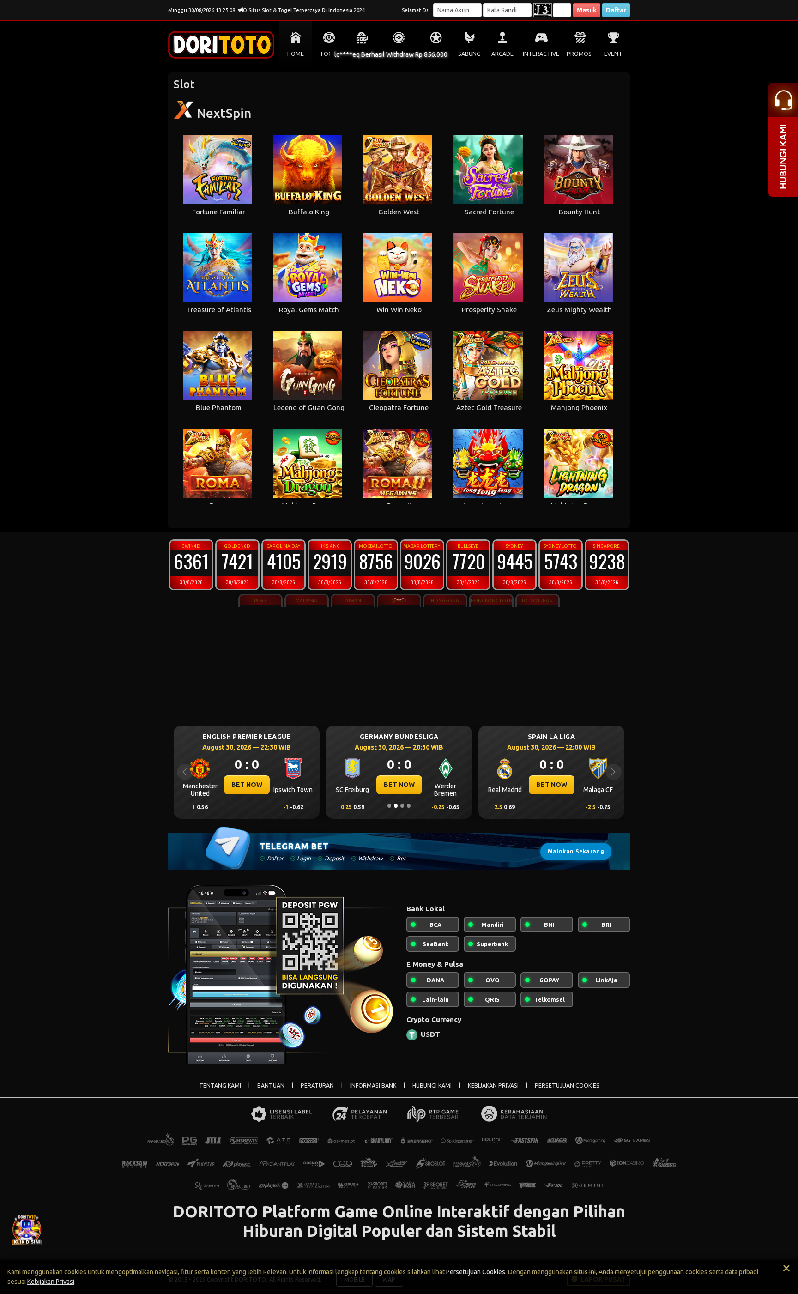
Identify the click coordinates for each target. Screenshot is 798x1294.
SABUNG (469, 54)
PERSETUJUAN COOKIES (567, 1085)
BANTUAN (270, 1085)
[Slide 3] (402, 805)
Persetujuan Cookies (475, 1272)
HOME (295, 54)
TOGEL (329, 54)
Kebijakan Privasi (50, 1281)
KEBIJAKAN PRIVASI (493, 1085)
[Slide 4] (409, 805)
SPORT (436, 54)
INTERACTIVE (541, 54)
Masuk (587, 10)
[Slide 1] (389, 805)
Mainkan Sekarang (576, 851)
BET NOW (246, 784)
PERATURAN (317, 1085)
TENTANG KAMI (220, 1085)
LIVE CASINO (399, 54)
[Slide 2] (396, 805)
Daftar (616, 10)
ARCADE (502, 54)
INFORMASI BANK (373, 1085)
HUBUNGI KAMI (432, 1085)
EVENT (613, 54)
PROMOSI (580, 54)
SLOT (362, 54)
